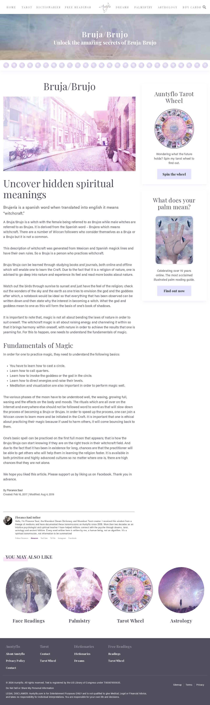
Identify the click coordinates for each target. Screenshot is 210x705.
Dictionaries (82, 654)
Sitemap (177, 685)
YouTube (44, 538)
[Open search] (204, 7)
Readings (114, 654)
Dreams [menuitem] (122, 7)
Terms (189, 685)
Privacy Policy (15, 660)
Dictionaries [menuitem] (48, 7)
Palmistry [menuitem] (143, 7)
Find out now (174, 290)
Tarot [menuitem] (27, 7)
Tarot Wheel (48, 660)
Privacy (200, 685)
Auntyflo (18, 683)
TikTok (52, 538)
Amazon (34, 538)
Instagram (62, 538)
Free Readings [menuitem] (78, 7)
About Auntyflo (15, 654)
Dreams (79, 660)
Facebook (72, 538)
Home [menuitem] (11, 7)
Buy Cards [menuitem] (192, 7)
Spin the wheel (174, 174)
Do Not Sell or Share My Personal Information (30, 688)
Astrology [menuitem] (168, 7)
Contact (11, 668)
